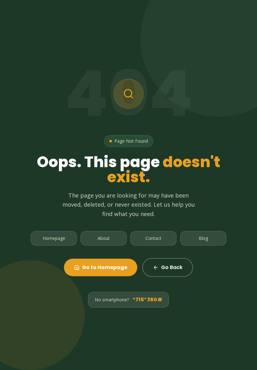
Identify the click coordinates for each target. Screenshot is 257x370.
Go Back (171, 267)
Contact (153, 238)
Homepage (54, 238)
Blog (203, 238)
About (103, 238)
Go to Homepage (104, 267)
